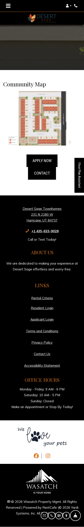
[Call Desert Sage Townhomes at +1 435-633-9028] (76, 6)
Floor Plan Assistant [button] (80, 177)
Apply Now (42, 160)
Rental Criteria (42, 298)
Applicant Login (42, 319)
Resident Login (42, 308)
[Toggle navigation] (8, 6)
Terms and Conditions (42, 331)
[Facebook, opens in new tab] (36, 456)
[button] (68, 6)
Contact (42, 173)
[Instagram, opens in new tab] (48, 456)
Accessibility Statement (42, 365)
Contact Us (42, 354)
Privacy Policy (42, 342)
